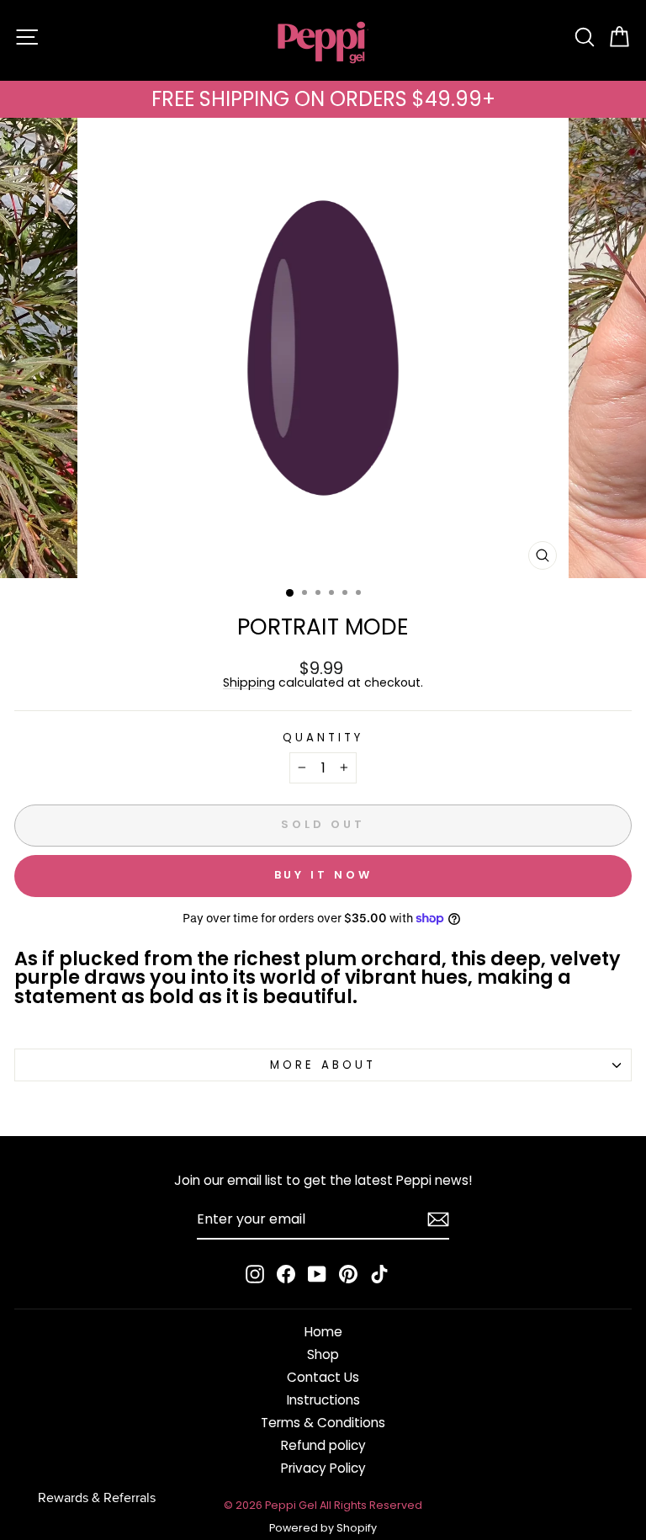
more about (323, 1065)
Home (323, 1332)
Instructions (323, 1400)
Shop (323, 1354)
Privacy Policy (323, 1468)
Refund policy (323, 1445)
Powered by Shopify (323, 1528)
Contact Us (323, 1377)
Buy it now (323, 875)
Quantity (323, 737)
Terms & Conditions (323, 1422)
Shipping (249, 683)
